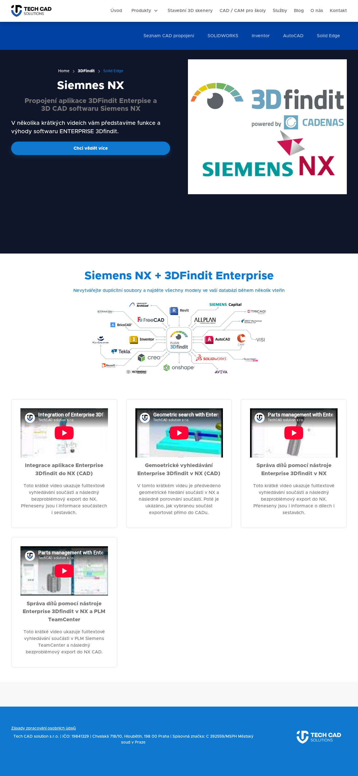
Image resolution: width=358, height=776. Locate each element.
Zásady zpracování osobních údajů (43, 728)
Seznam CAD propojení (168, 36)
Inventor (261, 36)
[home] (31, 11)
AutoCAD (293, 36)
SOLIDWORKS (223, 36)
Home (63, 71)
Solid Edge (328, 36)
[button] (145, 10)
